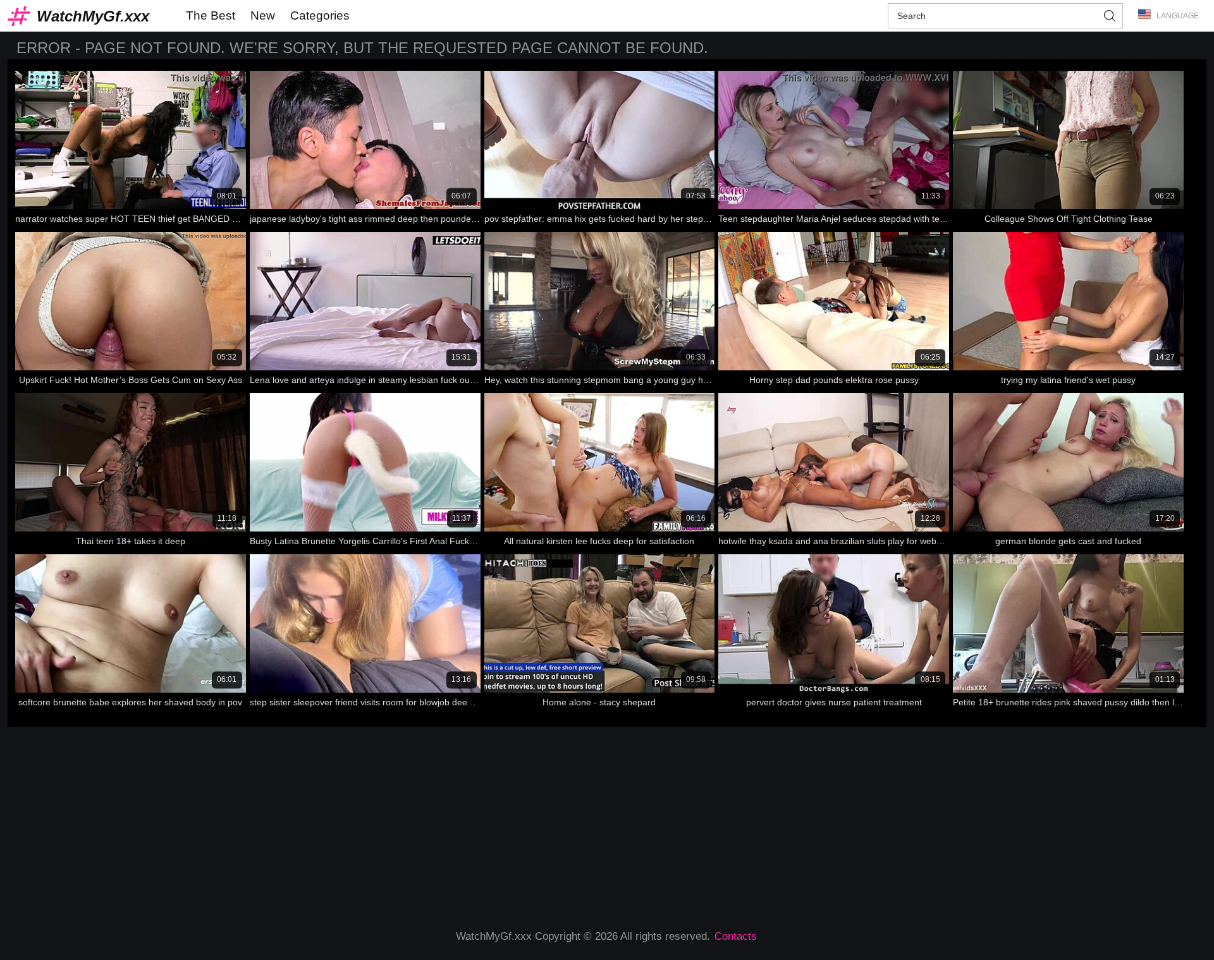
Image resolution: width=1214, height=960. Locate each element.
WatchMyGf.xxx (93, 16)
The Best (210, 15)
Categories (320, 15)
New (262, 15)
